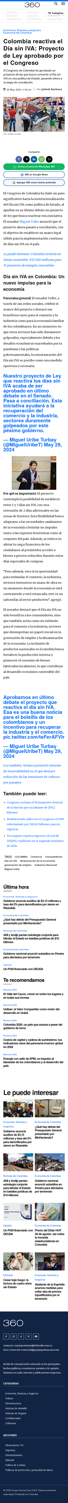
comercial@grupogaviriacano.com (40, 1350)
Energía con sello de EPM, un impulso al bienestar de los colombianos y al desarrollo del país (33, 1062)
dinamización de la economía (37, 860)
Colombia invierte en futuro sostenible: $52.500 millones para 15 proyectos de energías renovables (32, 259)
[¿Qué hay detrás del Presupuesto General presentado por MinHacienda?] (50, 1108)
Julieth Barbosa (51, 89)
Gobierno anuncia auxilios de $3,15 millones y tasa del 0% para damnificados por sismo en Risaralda (32, 904)
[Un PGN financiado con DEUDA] (18, 1212)
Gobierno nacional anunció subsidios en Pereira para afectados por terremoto (33, 955)
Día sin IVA (10, 860)
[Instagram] (14, 1336)
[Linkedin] (34, 159)
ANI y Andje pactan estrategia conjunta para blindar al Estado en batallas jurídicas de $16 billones (31, 938)
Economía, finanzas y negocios (22, 30)
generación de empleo (18, 865)
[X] (26, 159)
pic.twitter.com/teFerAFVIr (34, 736)
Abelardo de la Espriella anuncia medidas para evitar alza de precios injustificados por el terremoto (50, 1291)
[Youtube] (36, 1336)
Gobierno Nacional (45, 865)
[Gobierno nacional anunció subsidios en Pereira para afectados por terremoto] (50, 1162)
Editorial (8, 1275)
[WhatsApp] (41, 159)
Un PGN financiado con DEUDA (23, 969)
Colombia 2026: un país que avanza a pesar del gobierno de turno (32, 1026)
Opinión (7, 964)
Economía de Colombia (17, 33)
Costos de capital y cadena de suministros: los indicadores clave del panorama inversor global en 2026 (33, 1043)
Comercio (36, 856)
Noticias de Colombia (15, 930)
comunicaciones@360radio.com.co (33, 1345)
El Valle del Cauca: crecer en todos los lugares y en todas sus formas (33, 996)
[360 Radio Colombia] (34, 1323)
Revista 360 (10, 989)
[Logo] (32, 4)
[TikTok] (21, 1336)
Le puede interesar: (16, 254)
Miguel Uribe (29, 221)
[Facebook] (19, 159)
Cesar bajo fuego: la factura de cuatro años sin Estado (17, 1283)
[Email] (49, 159)
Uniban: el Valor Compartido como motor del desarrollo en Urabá (31, 1011)
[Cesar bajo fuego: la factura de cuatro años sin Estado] (18, 1261)
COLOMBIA (21, 856)
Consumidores (53, 856)
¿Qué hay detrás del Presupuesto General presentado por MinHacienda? (29, 921)
